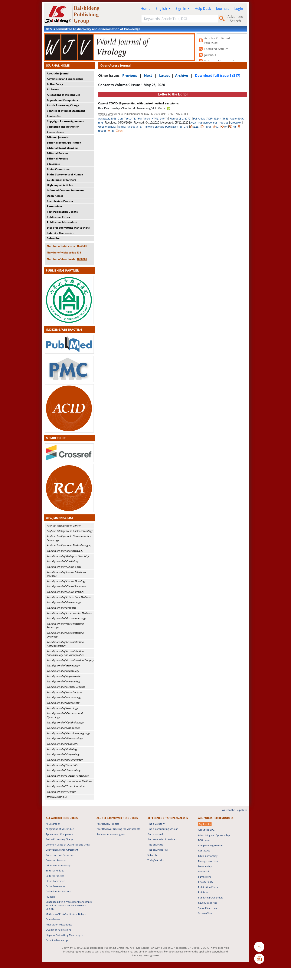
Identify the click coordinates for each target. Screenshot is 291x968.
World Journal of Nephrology (63, 703)
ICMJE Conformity (208, 855)
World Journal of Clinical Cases (64, 566)
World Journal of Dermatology (64, 602)
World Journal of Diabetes (61, 607)
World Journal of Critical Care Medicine (69, 597)
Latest (164, 75)
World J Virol (105, 113)
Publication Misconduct (62, 222)
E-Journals (53, 164)
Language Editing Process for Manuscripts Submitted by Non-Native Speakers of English (69, 905)
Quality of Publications (58, 929)
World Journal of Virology (61, 791)
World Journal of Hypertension (64, 676)
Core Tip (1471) (127, 118)
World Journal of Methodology (64, 697)
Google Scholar (107, 126)
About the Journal (58, 73)
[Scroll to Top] (259, 947)
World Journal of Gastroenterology (66, 618)
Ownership (204, 871)
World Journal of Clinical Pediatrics (66, 586)
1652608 (82, 246)
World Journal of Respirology (63, 754)
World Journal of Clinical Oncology (66, 581)
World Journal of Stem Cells (62, 765)
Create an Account (56, 860)
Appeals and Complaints (62, 100)
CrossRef (235, 122)
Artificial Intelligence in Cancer (64, 525)
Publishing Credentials (210, 897)
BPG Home (204, 840)
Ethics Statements (55, 886)
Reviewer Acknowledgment (111, 834)
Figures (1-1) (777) (180, 118)
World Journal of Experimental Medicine (69, 613)
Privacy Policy (205, 881)
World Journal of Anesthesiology (65, 550)
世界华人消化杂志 (57, 797)
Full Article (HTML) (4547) (153, 118)
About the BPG (206, 829)
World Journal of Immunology (63, 681)
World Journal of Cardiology (63, 561)
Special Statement (208, 908)
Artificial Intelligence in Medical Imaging (69, 545)
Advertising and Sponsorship (65, 79)
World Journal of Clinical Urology (65, 592)
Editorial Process (57, 158)
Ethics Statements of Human (65, 174)
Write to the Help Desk (234, 809)
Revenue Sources (207, 902)
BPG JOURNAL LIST (59, 518)
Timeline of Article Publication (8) (163, 126)
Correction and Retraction (63, 126)
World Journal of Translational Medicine (69, 781)
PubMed (224, 122)
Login (238, 8)
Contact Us (54, 116)
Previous (129, 75)
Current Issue (55, 132)
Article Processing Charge (63, 105)
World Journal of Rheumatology (65, 760)
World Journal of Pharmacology (65, 738)
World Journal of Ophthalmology (65, 722)
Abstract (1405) (107, 118)
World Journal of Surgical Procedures (68, 775)
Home (145, 8)
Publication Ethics (58, 217)
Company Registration (210, 845)
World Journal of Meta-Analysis (64, 692)
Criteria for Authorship (58, 865)
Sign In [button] (181, 8)
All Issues (53, 89)
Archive (181, 75)
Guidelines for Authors (58, 891)
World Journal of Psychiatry (62, 744)
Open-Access (55, 196)
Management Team (208, 861)
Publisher (203, 892)
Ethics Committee (58, 169)
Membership (205, 866)
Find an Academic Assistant (162, 839)
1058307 (82, 259)
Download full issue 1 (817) (217, 75)
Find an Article (155, 844)
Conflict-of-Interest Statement (66, 110)
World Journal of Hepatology (63, 671)
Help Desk (203, 8)
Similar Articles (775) (130, 126)
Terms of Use (205, 913)
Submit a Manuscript (60, 233)
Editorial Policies (57, 153)
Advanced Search (235, 18)
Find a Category (156, 823)
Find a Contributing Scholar (162, 828)
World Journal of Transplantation (66, 786)
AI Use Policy (55, 84)
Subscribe (53, 238)
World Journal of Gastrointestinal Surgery (70, 660)
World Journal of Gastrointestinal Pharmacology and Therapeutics (65, 653)
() (196, 126)
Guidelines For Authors (61, 180)
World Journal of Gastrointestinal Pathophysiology (65, 644)
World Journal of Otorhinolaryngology (68, 733)
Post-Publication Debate (62, 212)
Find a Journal (155, 834)
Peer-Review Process (60, 201)
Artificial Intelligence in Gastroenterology (70, 531)
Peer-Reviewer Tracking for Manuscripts (118, 828)
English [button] (162, 8)
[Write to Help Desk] (259, 959)
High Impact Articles (60, 185)
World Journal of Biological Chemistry (68, 556)
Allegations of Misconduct (63, 95)
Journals (222, 8)
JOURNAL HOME (58, 65)
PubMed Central (207, 122)
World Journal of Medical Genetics (66, 687)
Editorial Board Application (64, 142)
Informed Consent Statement (65, 190)
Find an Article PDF (157, 849)
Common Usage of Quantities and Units (68, 844)
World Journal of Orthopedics (63, 728)
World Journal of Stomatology (64, 770)
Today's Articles (155, 860)
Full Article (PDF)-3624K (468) (210, 118)
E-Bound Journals (58, 137)
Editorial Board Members (62, 148)
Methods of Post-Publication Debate (66, 914)
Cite (186, 126)
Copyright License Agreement (65, 121)
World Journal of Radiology (62, 749)
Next (148, 75)
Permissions (54, 206)
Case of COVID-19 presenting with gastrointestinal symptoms (138, 103)
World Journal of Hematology (63, 665)
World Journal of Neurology (62, 708)
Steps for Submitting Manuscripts (68, 227)
